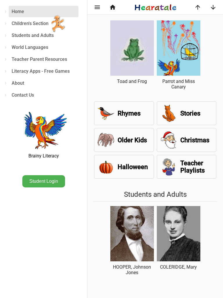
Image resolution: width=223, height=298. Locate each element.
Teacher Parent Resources (39, 59)
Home (18, 11)
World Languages (30, 47)
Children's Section (30, 23)
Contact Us (23, 95)
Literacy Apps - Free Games (41, 71)
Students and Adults (33, 35)
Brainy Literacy (43, 156)
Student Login (43, 181)
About (18, 83)
